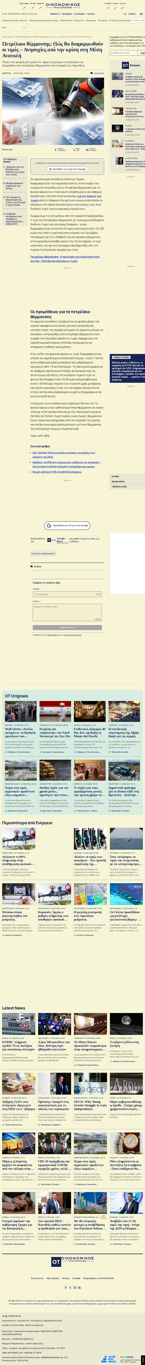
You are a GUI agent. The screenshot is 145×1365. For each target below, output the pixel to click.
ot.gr (4, 37)
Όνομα (36, 588)
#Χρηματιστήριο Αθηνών (15, 20)
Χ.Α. (4, 27)
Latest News (13, 1008)
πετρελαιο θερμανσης (43, 553)
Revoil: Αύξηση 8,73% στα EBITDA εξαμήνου (57, 472)
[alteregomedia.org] (108, 1361)
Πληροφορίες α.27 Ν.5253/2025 (98, 1278)
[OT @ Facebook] (65, 1287)
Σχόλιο (36, 601)
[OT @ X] (70, 1287)
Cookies (76, 1278)
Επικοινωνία (37, 1278)
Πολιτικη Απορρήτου (72, 635)
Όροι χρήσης (52, 1278)
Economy (80, 14)
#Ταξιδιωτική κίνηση (120, 20)
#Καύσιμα (91, 20)
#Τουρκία (103, 20)
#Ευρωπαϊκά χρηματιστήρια (43, 20)
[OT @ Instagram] (74, 1287)
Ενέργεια (10, 37)
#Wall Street (66, 20)
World (91, 14)
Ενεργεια (6, 73)
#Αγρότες (79, 20)
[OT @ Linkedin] (79, 1287)
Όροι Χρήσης (52, 635)
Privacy (66, 1278)
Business (67, 14)
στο (58, 540)
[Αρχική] (56, 1262)
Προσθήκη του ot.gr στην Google (69, 169)
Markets (55, 14)
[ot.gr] (63, 7)
